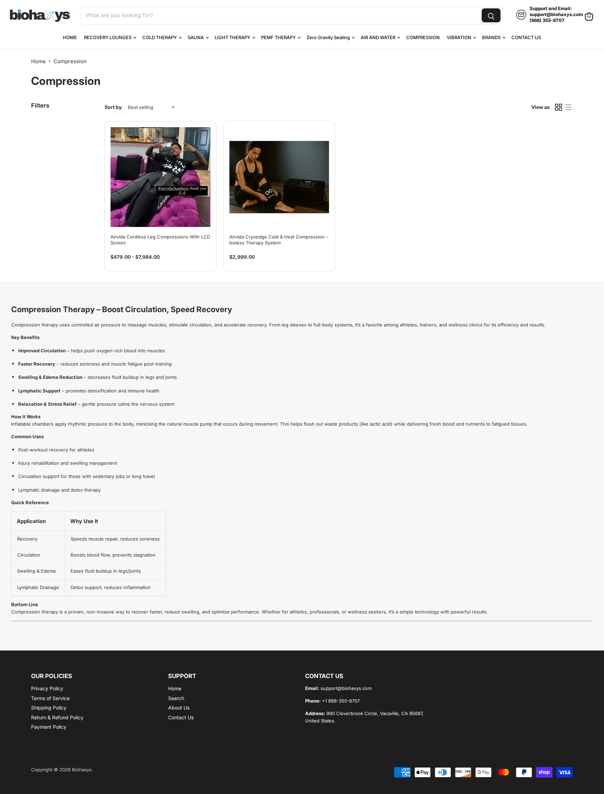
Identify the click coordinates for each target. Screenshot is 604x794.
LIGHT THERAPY (233, 37)
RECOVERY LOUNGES (108, 37)
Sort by (113, 107)
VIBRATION (459, 37)
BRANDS (492, 37)
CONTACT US (526, 37)
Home (38, 61)
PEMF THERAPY (279, 37)
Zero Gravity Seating (329, 37)
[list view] (568, 107)
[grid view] (558, 107)
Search (176, 698)
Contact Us (181, 717)
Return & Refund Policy (57, 717)
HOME (70, 37)
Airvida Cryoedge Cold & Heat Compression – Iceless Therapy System (279, 239)
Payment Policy (48, 727)
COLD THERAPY (160, 37)
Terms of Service (50, 698)
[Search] (491, 15)
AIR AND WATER (378, 37)
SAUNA (196, 37)
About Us (178, 708)
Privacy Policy (47, 688)
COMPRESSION (423, 37)
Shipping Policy (48, 708)
